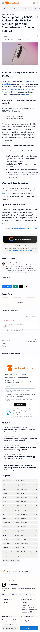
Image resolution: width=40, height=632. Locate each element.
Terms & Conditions (28, 607)
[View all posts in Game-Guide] (11, 506)
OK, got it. (29, 628)
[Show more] (4, 565)
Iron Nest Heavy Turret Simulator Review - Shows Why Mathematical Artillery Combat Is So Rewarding (20, 468)
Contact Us (25, 605)
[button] (7, 286)
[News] (5, 9)
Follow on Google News (23, 239)
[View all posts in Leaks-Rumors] (11, 522)
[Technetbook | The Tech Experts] (12, 3)
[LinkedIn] (30, 594)
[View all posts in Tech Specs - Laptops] (29, 552)
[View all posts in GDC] (11, 514)
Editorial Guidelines (28, 612)
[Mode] (37, 3)
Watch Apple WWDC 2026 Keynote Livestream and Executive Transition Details (20, 440)
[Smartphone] (26, 9)
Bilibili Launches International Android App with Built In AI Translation (19, 458)
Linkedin (5, 603)
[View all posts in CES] (11, 485)
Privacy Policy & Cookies (29, 610)
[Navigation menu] (2, 3)
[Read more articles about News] (12, 436)
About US (25, 603)
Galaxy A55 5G (15, 89)
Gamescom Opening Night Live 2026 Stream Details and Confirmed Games (20, 431)
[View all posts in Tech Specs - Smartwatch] (29, 556)
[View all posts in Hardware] (11, 518)
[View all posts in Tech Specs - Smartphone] (11, 556)
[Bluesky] (23, 594)
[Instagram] (6, 594)
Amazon (26, 95)
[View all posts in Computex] (29, 489)
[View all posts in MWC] (29, 531)
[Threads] (26, 594)
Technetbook (29, 272)
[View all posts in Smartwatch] (29, 543)
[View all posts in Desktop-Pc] (29, 497)
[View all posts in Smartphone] (11, 543)
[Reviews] (14, 9)
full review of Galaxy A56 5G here (25, 228)
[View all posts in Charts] (11, 489)
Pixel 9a (4, 194)
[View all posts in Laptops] (29, 518)
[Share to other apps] (26, 286)
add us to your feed (26, 250)
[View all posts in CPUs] (29, 493)
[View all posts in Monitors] (29, 526)
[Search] (34, 3)
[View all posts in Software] (11, 547)
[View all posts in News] (11, 535)
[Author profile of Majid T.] (5, 36)
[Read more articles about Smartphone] (15, 445)
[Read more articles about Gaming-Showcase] (22, 427)
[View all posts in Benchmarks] (11, 480)
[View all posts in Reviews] (11, 539)
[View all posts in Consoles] (11, 493)
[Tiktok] (16, 594)
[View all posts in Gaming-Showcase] (29, 510)
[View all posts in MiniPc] (11, 526)
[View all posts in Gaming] (11, 510)
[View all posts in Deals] (11, 497)
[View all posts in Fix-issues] (11, 501)
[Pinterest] (20, 594)
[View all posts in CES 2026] (29, 485)
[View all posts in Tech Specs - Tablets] (11, 560)
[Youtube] (13, 594)
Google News (13, 250)
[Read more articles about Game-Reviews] (16, 463)
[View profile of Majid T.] (11, 263)
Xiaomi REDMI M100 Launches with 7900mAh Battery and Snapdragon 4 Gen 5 (20, 449)
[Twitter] (10, 594)
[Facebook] (3, 594)
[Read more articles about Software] (18, 454)
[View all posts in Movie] (11, 531)
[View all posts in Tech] (29, 547)
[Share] (37, 36)
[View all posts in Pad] (29, 535)
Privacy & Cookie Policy (10, 628)
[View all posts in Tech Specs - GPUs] (11, 552)
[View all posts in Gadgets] (29, 501)
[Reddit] (33, 594)
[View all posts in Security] (29, 539)
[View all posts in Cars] (29, 480)
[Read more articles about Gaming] (14, 427)
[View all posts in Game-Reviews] (29, 506)
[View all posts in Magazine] (29, 522)
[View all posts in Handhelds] (29, 514)
